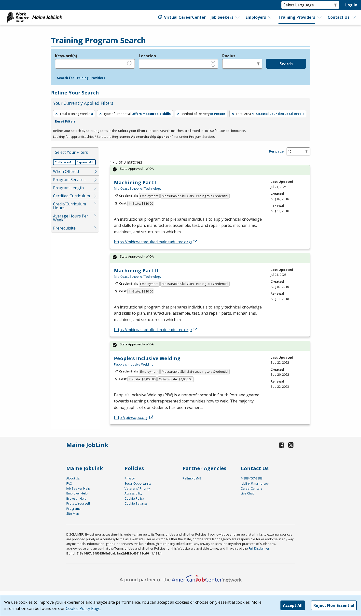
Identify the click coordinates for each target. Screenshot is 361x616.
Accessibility (133, 493)
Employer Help (77, 493)
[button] (81, 78)
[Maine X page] (291, 445)
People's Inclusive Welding (147, 358)
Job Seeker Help (78, 488)
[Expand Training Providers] (320, 17)
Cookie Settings (136, 503)
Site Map (72, 513)
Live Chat (247, 493)
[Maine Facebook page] (282, 445)
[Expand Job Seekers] (238, 17)
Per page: (277, 151)
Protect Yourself (78, 503)
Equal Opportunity (138, 483)
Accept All (293, 605)
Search (286, 63)
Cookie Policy (134, 498)
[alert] (210, 170)
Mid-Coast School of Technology (137, 188)
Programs (73, 508)
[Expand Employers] (271, 17)
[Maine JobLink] (34, 17)
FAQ (69, 483)
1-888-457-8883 (252, 478)
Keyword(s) (66, 56)
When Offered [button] (66, 171)
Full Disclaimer (259, 548)
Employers (256, 17)
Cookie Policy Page (83, 608)
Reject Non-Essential (333, 605)
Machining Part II (136, 270)
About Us (73, 478)
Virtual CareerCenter (184, 17)
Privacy (130, 478)
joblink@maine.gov (254, 483)
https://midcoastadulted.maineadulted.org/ (153, 242)
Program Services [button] (69, 179)
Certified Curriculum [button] (71, 196)
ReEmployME (191, 478)
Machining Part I (135, 182)
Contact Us (338, 17)
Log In (351, 5)
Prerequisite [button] (64, 228)
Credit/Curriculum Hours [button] (69, 206)
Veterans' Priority (137, 488)
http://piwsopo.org (131, 417)
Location (147, 56)
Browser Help (76, 498)
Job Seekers (221, 17)
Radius (228, 56)
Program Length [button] (68, 187)
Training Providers (296, 17)
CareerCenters (252, 488)
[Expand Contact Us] (354, 17)
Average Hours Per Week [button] (70, 218)
